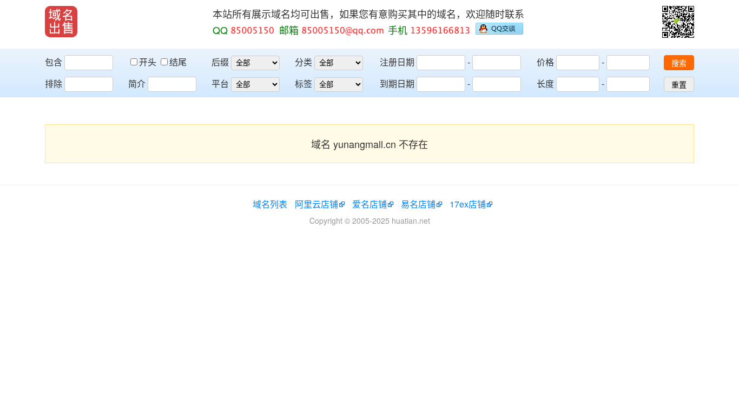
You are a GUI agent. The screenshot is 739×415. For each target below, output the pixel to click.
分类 (303, 62)
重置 (679, 85)
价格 (545, 62)
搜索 (679, 63)
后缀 (220, 62)
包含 (53, 62)
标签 (303, 83)
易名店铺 (418, 204)
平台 (220, 83)
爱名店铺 (369, 204)
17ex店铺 (468, 204)
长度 (545, 83)
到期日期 (397, 83)
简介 (137, 83)
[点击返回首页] (61, 21)
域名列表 (270, 204)
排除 (53, 83)
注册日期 (397, 62)
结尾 (178, 62)
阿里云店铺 (316, 204)
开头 (149, 62)
